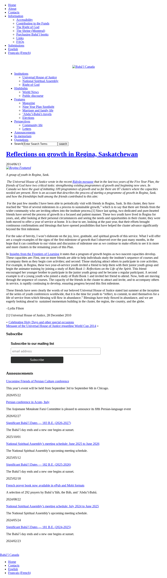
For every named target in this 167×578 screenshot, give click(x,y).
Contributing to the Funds (32, 23)
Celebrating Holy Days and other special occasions (41, 322)
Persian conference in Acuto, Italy (27, 402)
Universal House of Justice (39, 77)
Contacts (13, 12)
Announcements (24, 132)
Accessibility (24, 19)
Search (18, 143)
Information (15, 16)
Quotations (21, 140)
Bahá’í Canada (9, 555)
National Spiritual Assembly (40, 81)
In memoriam (22, 136)
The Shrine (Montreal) (30, 30)
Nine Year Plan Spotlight (38, 106)
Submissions (16, 45)
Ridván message (83, 181)
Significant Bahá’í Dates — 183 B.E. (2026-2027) (38, 423)
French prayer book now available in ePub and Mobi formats (45, 485)
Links (20, 38)
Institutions (21, 73)
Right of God (31, 84)
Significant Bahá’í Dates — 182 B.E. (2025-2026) (38, 464)
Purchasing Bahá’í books (32, 34)
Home (12, 5)
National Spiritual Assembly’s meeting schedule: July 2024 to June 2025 (52, 506)
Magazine (28, 103)
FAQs (20, 42)
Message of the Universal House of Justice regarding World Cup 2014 (51, 326)
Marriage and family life (37, 110)
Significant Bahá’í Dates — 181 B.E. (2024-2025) (38, 527)
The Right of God (27, 27)
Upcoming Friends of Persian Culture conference (37, 381)
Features (19, 99)
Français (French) (19, 53)
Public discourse (32, 95)
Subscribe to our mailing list (32, 343)
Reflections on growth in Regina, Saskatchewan (72, 154)
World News (30, 92)
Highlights (21, 88)
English (13, 49)
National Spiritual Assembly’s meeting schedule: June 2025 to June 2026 (52, 443)
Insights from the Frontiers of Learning (34, 254)
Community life (32, 125)
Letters (26, 129)
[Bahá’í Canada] (83, 66)
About (12, 8)
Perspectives (22, 121)
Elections (28, 117)
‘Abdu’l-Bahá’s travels (37, 114)
